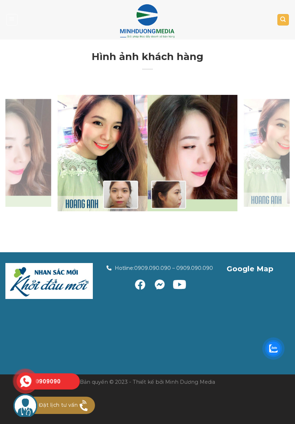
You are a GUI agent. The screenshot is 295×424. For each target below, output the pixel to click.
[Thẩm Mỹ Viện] (147, 21)
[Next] (274, 153)
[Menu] (12, 20)
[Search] (283, 20)
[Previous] (20, 153)
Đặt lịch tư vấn (58, 405)
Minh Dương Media (190, 382)
